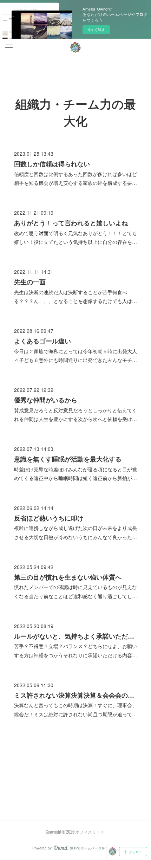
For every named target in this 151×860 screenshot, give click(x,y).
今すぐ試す (96, 29)
